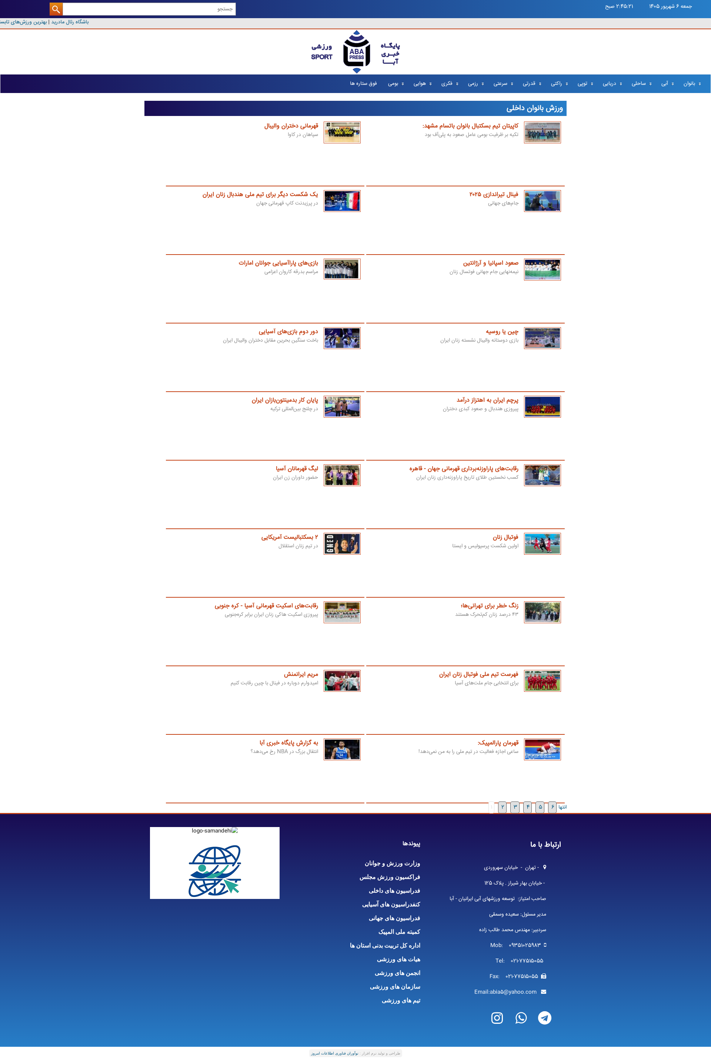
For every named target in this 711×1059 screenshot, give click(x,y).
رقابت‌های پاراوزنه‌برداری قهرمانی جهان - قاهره (464, 469)
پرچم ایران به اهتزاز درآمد (487, 400)
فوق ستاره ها (363, 84)
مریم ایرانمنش (301, 674)
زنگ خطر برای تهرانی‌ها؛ (489, 606)
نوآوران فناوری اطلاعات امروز (334, 1053)
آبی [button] (664, 84)
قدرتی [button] (529, 84)
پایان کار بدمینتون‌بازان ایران (285, 400)
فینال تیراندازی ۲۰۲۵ (494, 194)
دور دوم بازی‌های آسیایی (288, 331)
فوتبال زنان (505, 537)
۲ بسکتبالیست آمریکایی (289, 537)
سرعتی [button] (500, 84)
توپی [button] (582, 84)
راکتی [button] (556, 84)
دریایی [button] (609, 84)
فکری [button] (447, 84)
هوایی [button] (420, 84)
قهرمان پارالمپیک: (498, 743)
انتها (562, 807)
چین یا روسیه (502, 331)
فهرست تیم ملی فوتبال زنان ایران (478, 674)
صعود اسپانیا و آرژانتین (490, 263)
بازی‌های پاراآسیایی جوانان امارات (278, 263)
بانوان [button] (689, 84)
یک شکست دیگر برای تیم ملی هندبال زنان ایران (260, 194)
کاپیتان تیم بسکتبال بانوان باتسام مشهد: (470, 126)
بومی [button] (393, 84)
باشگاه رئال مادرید (74, 22)
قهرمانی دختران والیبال (291, 126)
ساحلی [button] (639, 84)
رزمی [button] (473, 84)
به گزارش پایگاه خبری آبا (289, 743)
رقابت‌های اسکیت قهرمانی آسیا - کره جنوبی (266, 606)
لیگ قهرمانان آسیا (297, 469)
